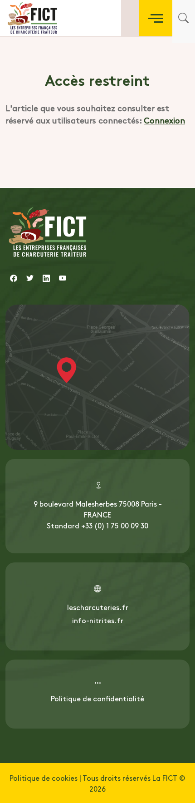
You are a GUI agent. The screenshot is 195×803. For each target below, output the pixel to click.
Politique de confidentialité (97, 698)
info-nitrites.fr (97, 620)
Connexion (164, 120)
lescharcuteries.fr (97, 607)
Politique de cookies (44, 778)
